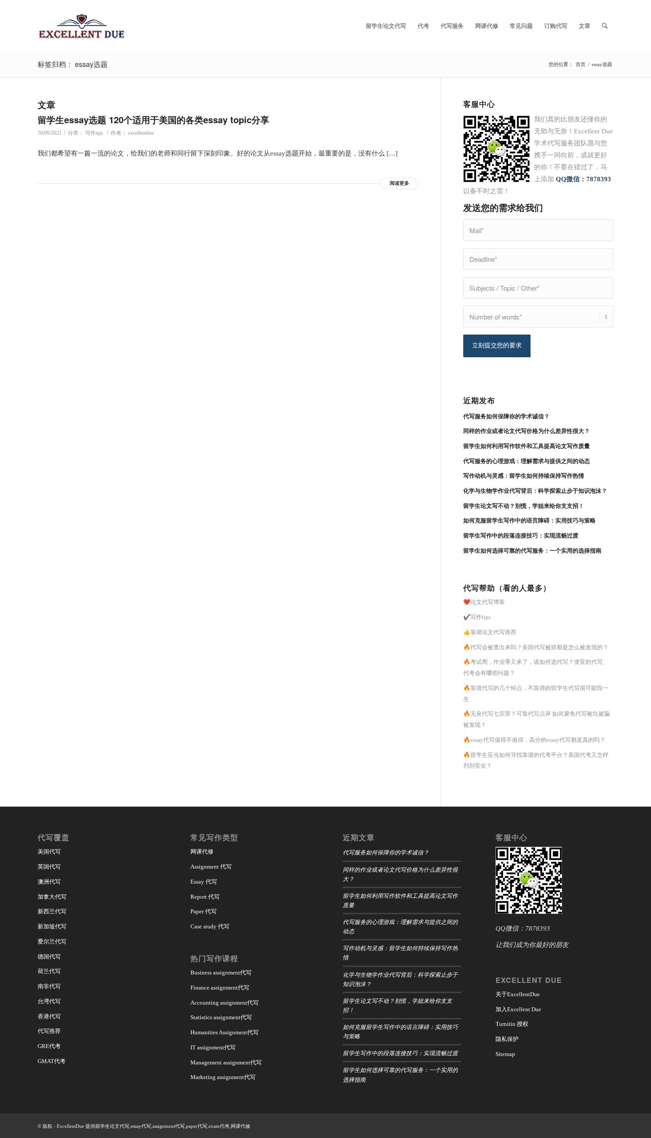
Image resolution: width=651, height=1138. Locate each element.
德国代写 (49, 956)
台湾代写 (49, 1001)
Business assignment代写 (221, 972)
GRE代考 (49, 1046)
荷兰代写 (49, 971)
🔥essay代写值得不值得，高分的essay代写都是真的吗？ (534, 740)
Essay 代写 (203, 881)
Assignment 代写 (211, 866)
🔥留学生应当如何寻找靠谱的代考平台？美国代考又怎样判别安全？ (535, 760)
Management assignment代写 (226, 1062)
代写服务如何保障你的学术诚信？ (386, 852)
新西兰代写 (52, 911)
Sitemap (505, 1054)
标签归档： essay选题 (73, 64)
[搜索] (604, 26)
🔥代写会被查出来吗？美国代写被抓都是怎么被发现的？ (535, 647)
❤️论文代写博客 (484, 602)
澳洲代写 (49, 881)
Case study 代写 (209, 926)
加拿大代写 (52, 896)
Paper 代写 (203, 911)
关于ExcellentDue (518, 994)
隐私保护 (507, 1039)
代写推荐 (49, 1031)
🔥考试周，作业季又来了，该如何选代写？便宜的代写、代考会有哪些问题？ (535, 667)
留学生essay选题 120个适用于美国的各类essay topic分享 (153, 119)
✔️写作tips (477, 617)
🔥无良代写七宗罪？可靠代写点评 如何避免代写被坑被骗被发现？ (536, 719)
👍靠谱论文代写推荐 (489, 632)
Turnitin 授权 (512, 1024)
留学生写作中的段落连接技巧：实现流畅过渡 (400, 1052)
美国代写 (49, 851)
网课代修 (201, 851)
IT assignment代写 (213, 1047)
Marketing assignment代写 (223, 1077)
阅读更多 (399, 183)
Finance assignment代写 (219, 987)
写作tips (94, 133)
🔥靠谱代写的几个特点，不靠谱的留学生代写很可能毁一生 (535, 693)
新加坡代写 (52, 926)
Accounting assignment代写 (224, 1002)
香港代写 (49, 1016)
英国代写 (49, 866)
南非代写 (49, 986)
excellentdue (141, 133)
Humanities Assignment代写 (224, 1032)
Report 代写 (205, 896)
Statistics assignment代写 (221, 1017)
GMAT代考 (52, 1061)
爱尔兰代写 (52, 941)
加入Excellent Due (518, 1009)
